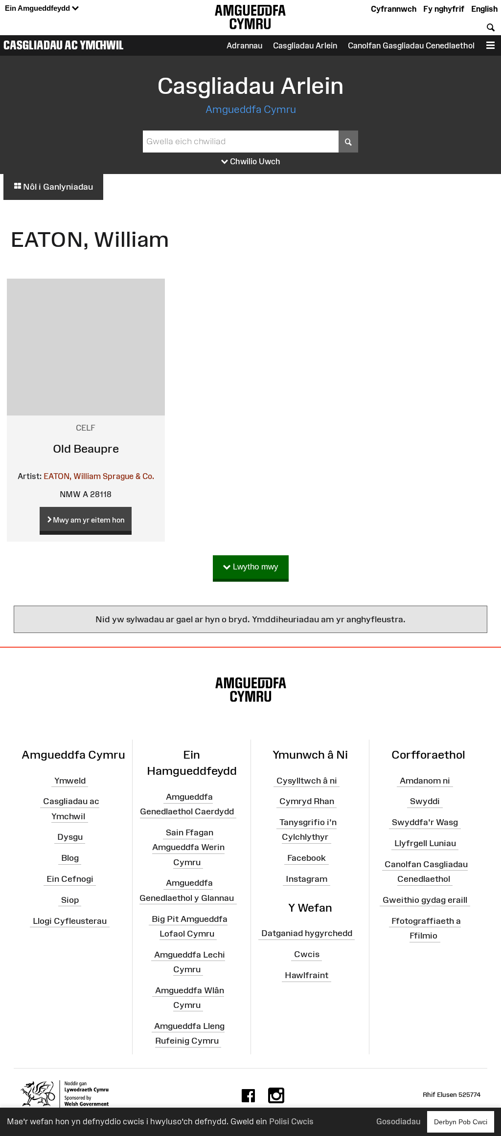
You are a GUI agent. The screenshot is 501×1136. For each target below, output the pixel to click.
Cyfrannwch (393, 8)
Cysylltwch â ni (306, 780)
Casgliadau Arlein (305, 45)
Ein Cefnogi (69, 879)
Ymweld (70, 780)
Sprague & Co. (128, 476)
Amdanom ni (425, 780)
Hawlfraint (306, 975)
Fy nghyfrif (443, 8)
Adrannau (244, 45)
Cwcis (306, 954)
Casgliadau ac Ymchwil (63, 45)
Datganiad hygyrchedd (306, 933)
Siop (70, 900)
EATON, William (72, 476)
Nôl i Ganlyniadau (57, 187)
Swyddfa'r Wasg (425, 822)
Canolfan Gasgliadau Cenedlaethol (411, 45)
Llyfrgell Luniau (425, 843)
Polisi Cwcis (291, 1121)
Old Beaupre (86, 448)
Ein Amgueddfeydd (38, 8)
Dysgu (70, 837)
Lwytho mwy (254, 566)
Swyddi (425, 801)
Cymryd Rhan (306, 801)
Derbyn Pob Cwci (460, 1122)
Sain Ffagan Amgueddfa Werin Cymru (188, 847)
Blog (70, 858)
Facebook (306, 858)
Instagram (306, 879)
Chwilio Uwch (254, 161)
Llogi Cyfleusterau (70, 921)
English (484, 8)
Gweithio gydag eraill (425, 900)
